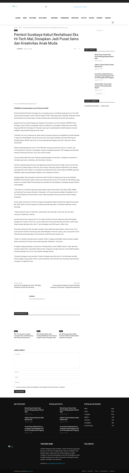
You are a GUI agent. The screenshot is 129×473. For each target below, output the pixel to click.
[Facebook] (103, 1)
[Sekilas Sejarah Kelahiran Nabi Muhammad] (88, 67)
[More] (45, 54)
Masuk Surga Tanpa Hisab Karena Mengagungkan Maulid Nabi (104, 56)
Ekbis (20, 27)
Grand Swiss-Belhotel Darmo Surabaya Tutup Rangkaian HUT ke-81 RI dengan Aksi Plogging (104, 75)
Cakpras (30, 471)
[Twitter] (109, 1)
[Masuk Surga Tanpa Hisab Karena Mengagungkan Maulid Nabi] (88, 57)
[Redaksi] (15, 49)
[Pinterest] (36, 54)
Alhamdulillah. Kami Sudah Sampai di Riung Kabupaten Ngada (103, 85)
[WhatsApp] (41, 54)
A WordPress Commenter (91, 106)
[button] (112, 22)
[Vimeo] (111, 1)
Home (15, 27)
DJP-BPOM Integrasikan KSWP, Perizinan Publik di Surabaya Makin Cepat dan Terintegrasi (69, 335)
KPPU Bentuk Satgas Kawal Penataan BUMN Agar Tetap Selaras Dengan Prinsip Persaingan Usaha (47, 335)
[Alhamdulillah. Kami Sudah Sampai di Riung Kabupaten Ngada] (88, 86)
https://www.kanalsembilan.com (37, 299)
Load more (99, 93)
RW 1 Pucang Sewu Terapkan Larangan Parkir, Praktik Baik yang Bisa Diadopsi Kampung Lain (23, 335)
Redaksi (20, 48)
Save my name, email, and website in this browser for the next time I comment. (40, 387)
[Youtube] (114, 1)
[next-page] (18, 342)
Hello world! (105, 106)
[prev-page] (15, 342)
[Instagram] (106, 1)
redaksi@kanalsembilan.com (56, 463)
